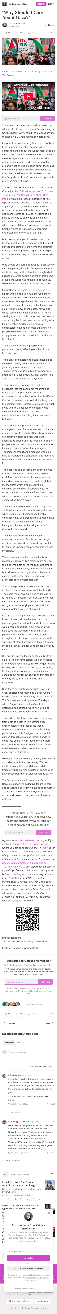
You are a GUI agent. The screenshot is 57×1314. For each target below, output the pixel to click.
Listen (51, 25)
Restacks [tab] (20, 1042)
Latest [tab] (12, 1174)
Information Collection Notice (37, 1277)
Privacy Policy (30, 1280)
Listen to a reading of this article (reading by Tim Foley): (21, 1190)
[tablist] (14, 1042)
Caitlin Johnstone (17, 24)
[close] (49, 1213)
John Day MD (14, 1075)
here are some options (35, 844)
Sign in (51, 4)
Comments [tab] (9, 1042)
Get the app (42, 1301)
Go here (23, 851)
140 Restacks (36, 1004)
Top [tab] (5, 1174)
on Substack (43, 889)
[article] (28, 1190)
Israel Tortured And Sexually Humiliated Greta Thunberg (19, 1184)
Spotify (6, 863)
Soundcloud (36, 863)
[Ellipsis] (53, 1075)
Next (48, 1023)
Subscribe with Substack (30, 1268)
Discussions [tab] (23, 1174)
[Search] (52, 1174)
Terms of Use (43, 1275)
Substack (15, 1308)
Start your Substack (21, 1301)
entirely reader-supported (29, 840)
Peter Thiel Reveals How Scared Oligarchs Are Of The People (20, 1207)
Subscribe (41, 4)
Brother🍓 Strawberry (18, 1121)
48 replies (15, 1112)
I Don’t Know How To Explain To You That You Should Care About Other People (27, 195)
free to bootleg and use (18, 874)
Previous (11, 1023)
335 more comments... (12, 1160)
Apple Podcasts (20, 863)
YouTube (7, 866)
